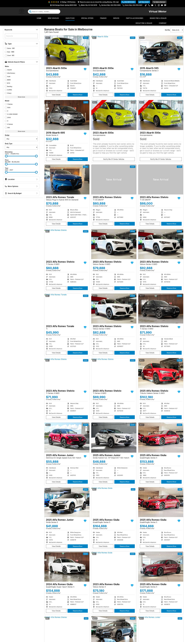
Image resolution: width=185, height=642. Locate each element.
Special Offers (87, 18)
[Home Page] (22, 11)
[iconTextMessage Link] (165, 5)
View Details (56, 95)
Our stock (70, 18)
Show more (21, 97)
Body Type (8, 143)
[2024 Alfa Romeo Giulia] (66, 567)
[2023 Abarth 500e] (66, 50)
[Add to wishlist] (85, 69)
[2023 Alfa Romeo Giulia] (113, 567)
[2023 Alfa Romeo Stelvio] (113, 179)
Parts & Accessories (134, 18)
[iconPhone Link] (149, 5)
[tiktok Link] (145, 5)
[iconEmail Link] (152, 5)
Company (162, 23)
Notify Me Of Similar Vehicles (113, 159)
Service (116, 18)
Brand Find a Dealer (158, 18)
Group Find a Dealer (144, 23)
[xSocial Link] (155, 5)
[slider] (6, 156)
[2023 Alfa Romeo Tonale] (66, 179)
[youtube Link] (162, 5)
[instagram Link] (158, 5)
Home (39, 18)
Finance (103, 18)
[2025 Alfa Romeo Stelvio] (160, 373)
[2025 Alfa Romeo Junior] (66, 438)
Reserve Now (77, 95)
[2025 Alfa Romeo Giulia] (160, 438)
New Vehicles (53, 18)
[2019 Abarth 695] (66, 115)
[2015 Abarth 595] (160, 50)
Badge (7, 135)
